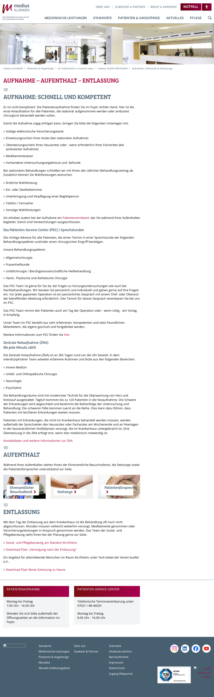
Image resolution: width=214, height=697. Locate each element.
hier (67, 335)
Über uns (103, 7)
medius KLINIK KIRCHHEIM (113, 68)
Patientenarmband (76, 218)
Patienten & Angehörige (139, 18)
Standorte (102, 18)
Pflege (196, 18)
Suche (209, 18)
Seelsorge (65, 492)
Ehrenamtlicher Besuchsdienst (22, 490)
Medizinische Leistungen (65, 18)
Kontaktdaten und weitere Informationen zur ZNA (38, 441)
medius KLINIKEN (13, 68)
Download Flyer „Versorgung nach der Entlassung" (41, 549)
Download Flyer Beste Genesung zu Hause (35, 570)
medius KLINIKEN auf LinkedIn (185, 648)
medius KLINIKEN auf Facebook (196, 648)
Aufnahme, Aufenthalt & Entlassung (152, 68)
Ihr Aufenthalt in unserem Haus (76, 68)
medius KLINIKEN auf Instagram (174, 648)
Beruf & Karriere (163, 7)
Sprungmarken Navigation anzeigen (6, 90)
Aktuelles (175, 18)
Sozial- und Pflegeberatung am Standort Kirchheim (41, 543)
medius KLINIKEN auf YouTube (206, 648)
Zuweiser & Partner (130, 7)
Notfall (190, 7)
